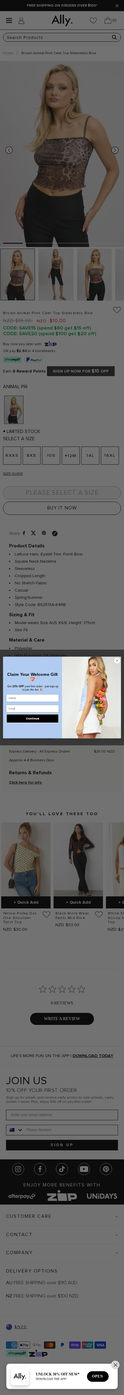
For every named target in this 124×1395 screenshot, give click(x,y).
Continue (32, 718)
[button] (115, 1365)
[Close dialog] (117, 660)
